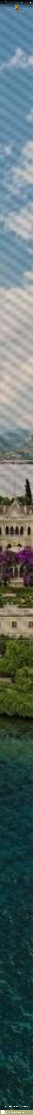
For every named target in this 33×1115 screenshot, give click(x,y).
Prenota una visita (18, 1112)
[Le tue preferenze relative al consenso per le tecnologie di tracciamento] (3, 1112)
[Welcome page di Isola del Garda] (16, 9)
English (29, 2)
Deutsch (23, 2)
